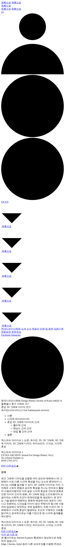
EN (3, 202)
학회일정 (6, 332)
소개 (23, 329)
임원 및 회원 (46, 329)
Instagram (16, 335)
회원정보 (16, 332)
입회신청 (58, 329)
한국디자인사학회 (11, 329)
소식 (29, 329)
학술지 (35, 329)
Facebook (6, 335)
